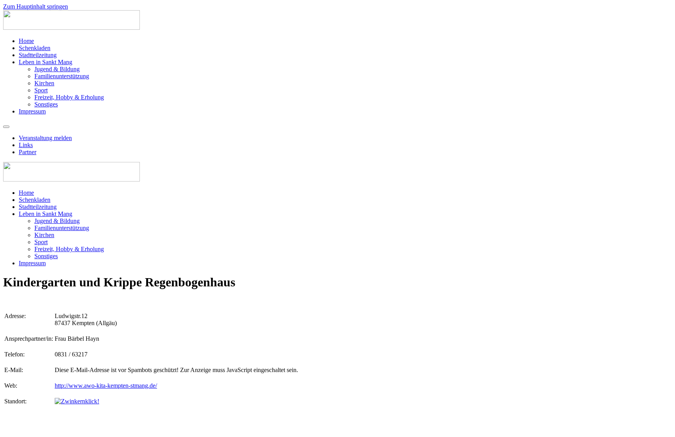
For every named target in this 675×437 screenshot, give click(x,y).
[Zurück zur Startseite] (71, 27)
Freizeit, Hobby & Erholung (69, 97)
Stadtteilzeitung (38, 55)
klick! (92, 401)
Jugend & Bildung (57, 69)
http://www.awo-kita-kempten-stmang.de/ (106, 385)
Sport (41, 90)
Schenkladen (34, 48)
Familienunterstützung (61, 76)
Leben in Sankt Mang (45, 62)
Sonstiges (46, 104)
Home (26, 41)
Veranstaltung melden (45, 138)
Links (26, 145)
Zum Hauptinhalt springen (35, 6)
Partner (27, 152)
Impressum (32, 111)
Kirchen (44, 83)
